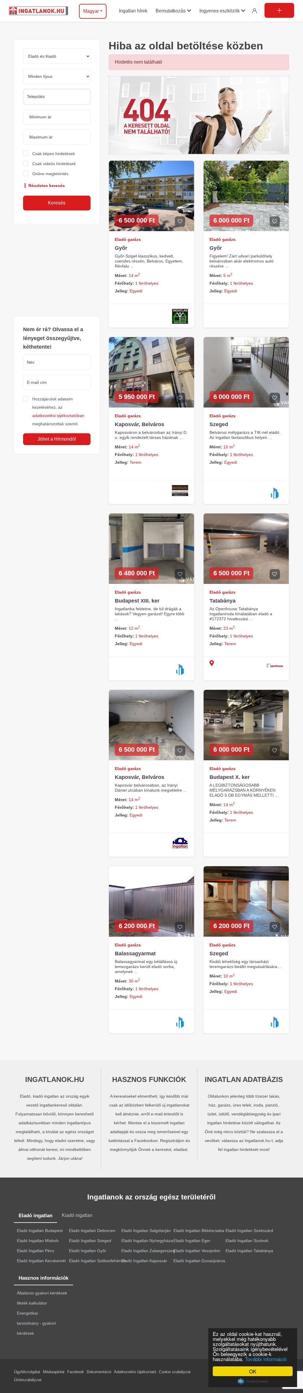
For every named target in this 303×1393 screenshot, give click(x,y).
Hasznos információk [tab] (43, 1278)
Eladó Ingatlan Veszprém (196, 1250)
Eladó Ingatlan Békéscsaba (198, 1230)
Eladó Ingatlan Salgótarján (146, 1230)
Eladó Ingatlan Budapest (40, 1230)
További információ (265, 1359)
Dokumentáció (99, 1372)
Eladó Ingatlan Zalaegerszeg (148, 1250)
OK (252, 1371)
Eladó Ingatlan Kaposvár (144, 1260)
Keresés (56, 202)
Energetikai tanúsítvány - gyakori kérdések (36, 1323)
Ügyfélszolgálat (27, 1372)
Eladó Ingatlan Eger (191, 1240)
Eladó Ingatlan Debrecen (92, 1230)
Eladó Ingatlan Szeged (90, 1240)
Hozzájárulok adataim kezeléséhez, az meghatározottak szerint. (58, 411)
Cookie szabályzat (175, 1372)
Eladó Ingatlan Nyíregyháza (147, 1240)
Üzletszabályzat (27, 1380)
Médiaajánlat (54, 1372)
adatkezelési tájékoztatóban (58, 415)
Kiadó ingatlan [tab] (77, 1215)
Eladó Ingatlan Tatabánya (249, 1250)
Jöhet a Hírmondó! (57, 439)
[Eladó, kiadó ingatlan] (199, 114)
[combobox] (57, 96)
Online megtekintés (50, 173)
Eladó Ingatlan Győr (87, 1250)
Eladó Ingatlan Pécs (35, 1250)
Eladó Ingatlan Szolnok (246, 1240)
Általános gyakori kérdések (42, 1293)
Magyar (91, 11)
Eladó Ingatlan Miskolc (38, 1240)
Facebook (75, 1372)
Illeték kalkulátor (32, 1303)
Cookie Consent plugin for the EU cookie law (252, 1381)
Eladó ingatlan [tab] (35, 1215)
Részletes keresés (46, 185)
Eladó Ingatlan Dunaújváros (199, 1260)
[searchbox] (56, 96)
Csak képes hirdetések (53, 153)
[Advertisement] (57, 270)
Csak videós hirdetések (54, 163)
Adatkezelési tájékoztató (135, 1372)
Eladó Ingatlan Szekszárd (249, 1230)
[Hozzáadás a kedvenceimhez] (180, 221)
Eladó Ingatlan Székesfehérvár (97, 1260)
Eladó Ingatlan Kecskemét (41, 1260)
